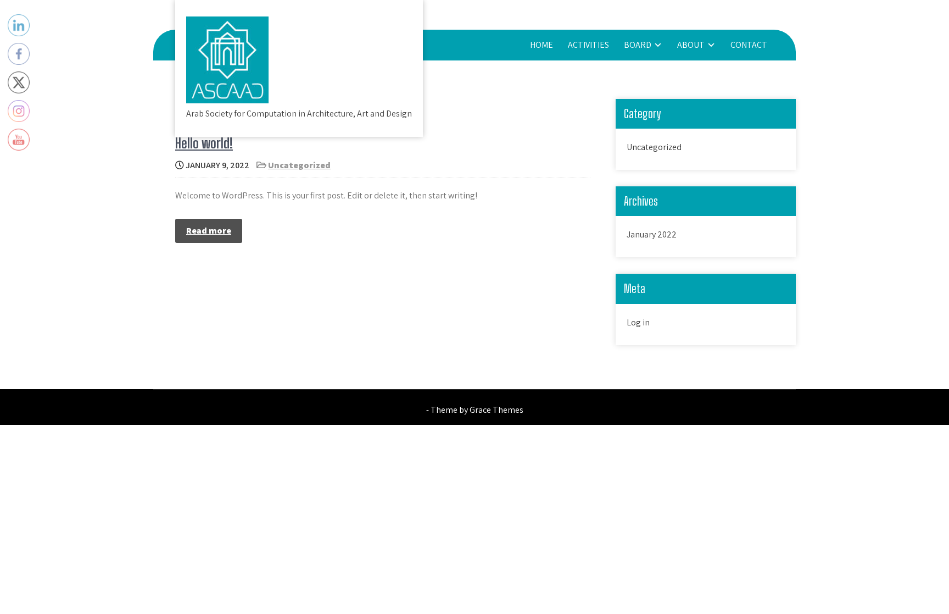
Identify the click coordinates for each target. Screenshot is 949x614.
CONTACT (748, 45)
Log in (638, 322)
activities (588, 45)
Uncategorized (299, 165)
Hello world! (204, 143)
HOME (541, 45)
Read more (208, 230)
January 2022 (652, 234)
